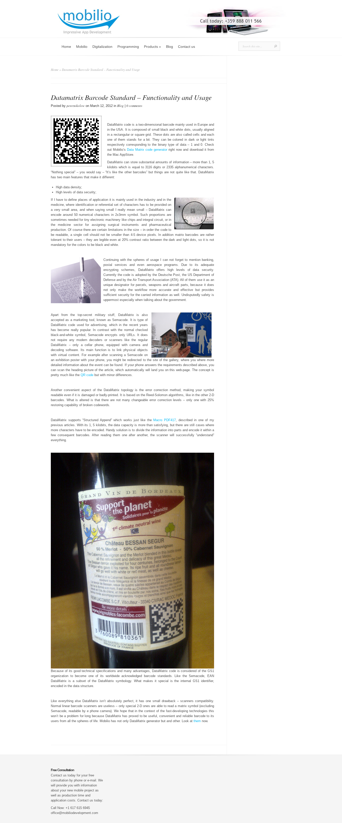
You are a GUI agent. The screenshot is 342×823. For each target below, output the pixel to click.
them (197, 721)
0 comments (134, 105)
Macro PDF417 (164, 420)
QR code (87, 375)
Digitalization (102, 47)
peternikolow (76, 105)
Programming (128, 47)
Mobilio (81, 47)
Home (66, 47)
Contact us (186, 47)
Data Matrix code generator (147, 149)
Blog (169, 47)
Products (152, 47)
